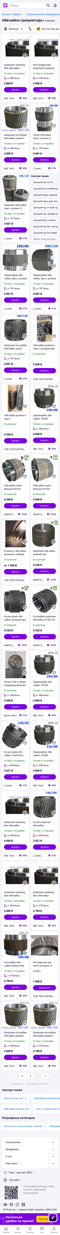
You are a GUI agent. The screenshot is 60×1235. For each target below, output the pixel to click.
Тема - (17, 1172)
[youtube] (5, 1205)
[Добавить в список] (25, 55)
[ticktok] (23, 1205)
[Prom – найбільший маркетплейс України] (5, 5)
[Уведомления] (55, 5)
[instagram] (17, 1205)
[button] (15, 89)
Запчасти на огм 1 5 (15, 1098)
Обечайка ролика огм (16, 1108)
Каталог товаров (11, 14)
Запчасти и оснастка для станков (23, 1126)
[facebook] (11, 1205)
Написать (44, 987)
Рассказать (45, 1219)
